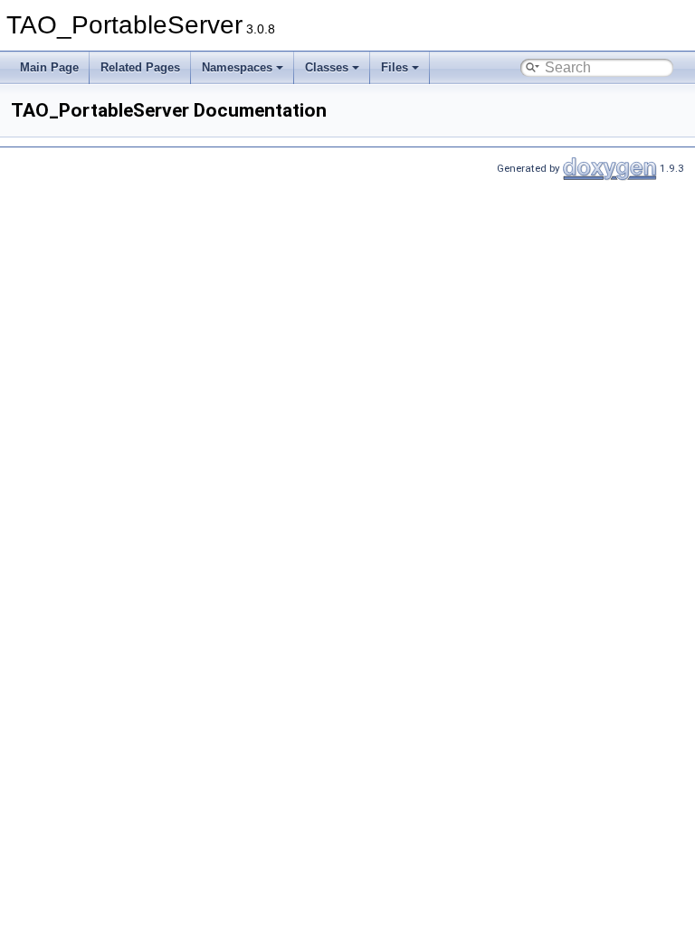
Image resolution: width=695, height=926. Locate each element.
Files (394, 67)
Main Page (49, 67)
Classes (326, 67)
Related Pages (140, 67)
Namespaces (237, 67)
